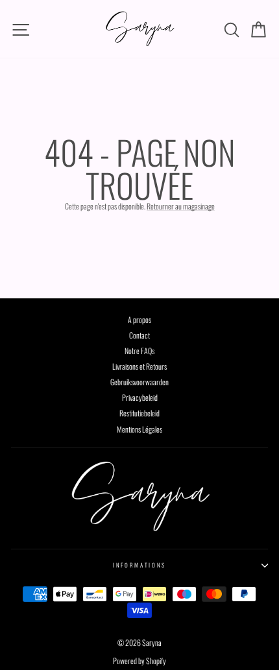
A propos (139, 319)
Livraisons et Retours (139, 366)
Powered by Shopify (139, 660)
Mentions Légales (139, 429)
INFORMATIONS (139, 564)
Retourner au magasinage (181, 206)
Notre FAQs (139, 350)
